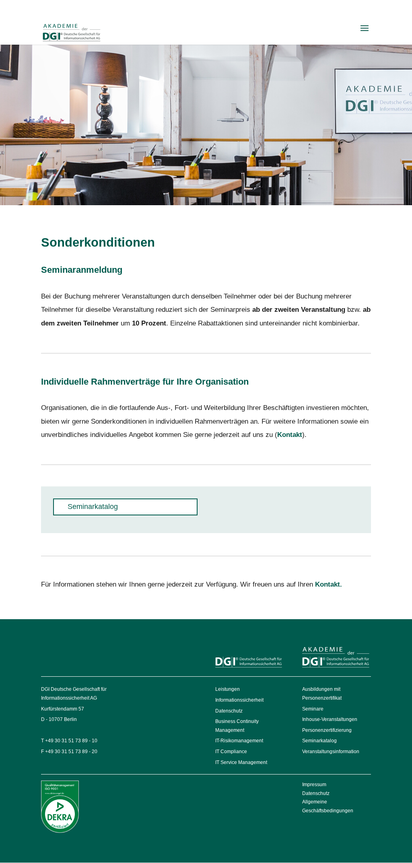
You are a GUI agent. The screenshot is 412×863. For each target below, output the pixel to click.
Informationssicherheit (239, 700)
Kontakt (289, 435)
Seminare (312, 709)
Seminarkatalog (319, 741)
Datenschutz (229, 711)
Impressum (314, 784)
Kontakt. (328, 584)
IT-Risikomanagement (239, 741)
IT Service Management (241, 762)
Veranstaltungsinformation (330, 751)
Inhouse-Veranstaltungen (329, 719)
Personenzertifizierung (327, 730)
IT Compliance (231, 751)
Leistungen (227, 689)
